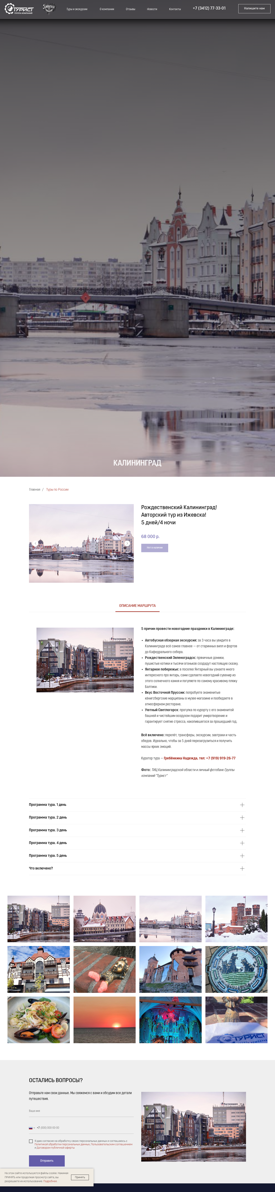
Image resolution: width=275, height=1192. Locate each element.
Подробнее (50, 1181)
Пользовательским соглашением (111, 1144)
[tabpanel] (137, 701)
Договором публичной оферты (56, 1148)
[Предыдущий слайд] (35, 543)
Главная (34, 490)
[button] (254, 8)
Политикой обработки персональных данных (62, 1144)
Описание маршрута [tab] (137, 606)
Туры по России (57, 490)
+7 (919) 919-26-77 (221, 758)
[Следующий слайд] (127, 543)
